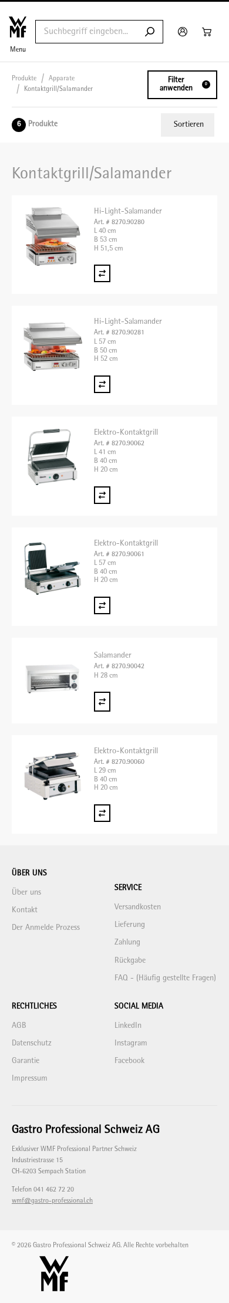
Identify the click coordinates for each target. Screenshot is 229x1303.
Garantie (25, 1061)
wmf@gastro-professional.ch (52, 1201)
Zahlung (127, 942)
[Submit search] (149, 31)
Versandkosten (137, 907)
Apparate (62, 79)
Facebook (129, 1061)
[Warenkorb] (208, 31)
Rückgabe (130, 960)
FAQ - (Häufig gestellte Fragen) (165, 978)
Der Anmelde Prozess (46, 928)
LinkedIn (128, 1026)
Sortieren (189, 124)
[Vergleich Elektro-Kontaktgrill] (102, 495)
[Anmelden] (184, 31)
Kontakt (25, 910)
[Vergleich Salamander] (102, 701)
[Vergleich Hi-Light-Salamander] (102, 273)
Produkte (24, 79)
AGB (19, 1026)
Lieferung (129, 925)
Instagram (130, 1043)
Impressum (30, 1078)
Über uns (26, 892)
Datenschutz (32, 1043)
